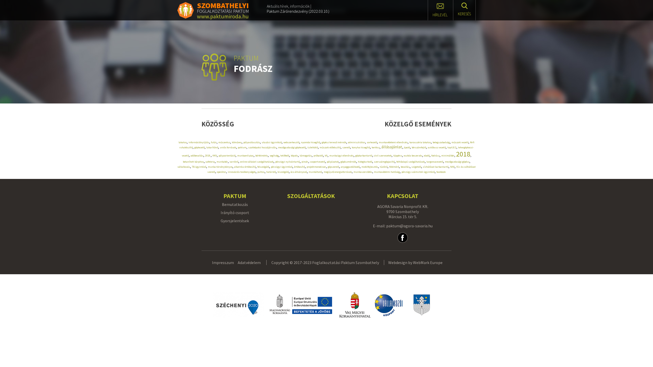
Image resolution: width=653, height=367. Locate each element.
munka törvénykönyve (220, 166)
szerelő (346, 147)
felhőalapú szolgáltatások (410, 161)
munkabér (222, 161)
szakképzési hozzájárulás (262, 147)
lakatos (183, 142)
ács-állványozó (299, 172)
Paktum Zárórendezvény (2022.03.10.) (298, 11)
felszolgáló (263, 166)
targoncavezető (434, 161)
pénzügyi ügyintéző (281, 166)
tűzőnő (383, 166)
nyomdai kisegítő (310, 142)
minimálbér (447, 155)
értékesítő (299, 166)
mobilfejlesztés (369, 166)
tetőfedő (284, 155)
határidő (271, 172)
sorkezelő (372, 142)
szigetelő (416, 166)
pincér (305, 161)
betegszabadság (441, 142)
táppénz (397, 155)
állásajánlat (391, 146)
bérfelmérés (261, 155)
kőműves (237, 142)
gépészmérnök (348, 161)
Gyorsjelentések (235, 220)
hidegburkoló (365, 161)
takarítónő (212, 147)
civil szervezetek (383, 155)
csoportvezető (317, 161)
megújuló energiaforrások (338, 172)
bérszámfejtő (419, 147)
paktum (242, 147)
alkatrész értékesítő (245, 166)
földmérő (394, 166)
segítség (274, 155)
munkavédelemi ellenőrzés (393, 142)
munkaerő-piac (245, 155)
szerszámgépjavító (384, 161)
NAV (452, 166)
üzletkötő (312, 147)
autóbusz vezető (437, 147)
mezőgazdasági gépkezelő (292, 147)
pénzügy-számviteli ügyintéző (418, 172)
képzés (294, 155)
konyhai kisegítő (361, 147)
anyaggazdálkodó (350, 166)
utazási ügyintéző (272, 142)
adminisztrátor (356, 142)
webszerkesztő (291, 142)
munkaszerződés (363, 172)
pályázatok (333, 161)
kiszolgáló (283, 172)
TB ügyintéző (199, 166)
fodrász (435, 155)
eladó (427, 155)
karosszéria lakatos (420, 142)
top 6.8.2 (451, 147)
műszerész (224, 142)
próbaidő (318, 155)
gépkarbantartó (363, 155)
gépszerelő (333, 166)
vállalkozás (184, 166)
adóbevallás (197, 155)
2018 (463, 154)
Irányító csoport (235, 212)
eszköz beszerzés (413, 155)
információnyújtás (199, 142)
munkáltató (315, 172)
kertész (376, 147)
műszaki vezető (459, 142)
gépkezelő (199, 147)
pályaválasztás (251, 142)
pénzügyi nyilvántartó (287, 161)
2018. (208, 155)
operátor (221, 172)
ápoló (407, 147)
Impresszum (223, 262)
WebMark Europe (428, 262)
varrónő (234, 161)
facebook (441, 172)
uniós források (228, 147)
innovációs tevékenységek (242, 172)
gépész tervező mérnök (334, 142)
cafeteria (210, 161)
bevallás (405, 166)
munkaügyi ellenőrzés (341, 155)
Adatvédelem (249, 262)
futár (214, 142)
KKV (214, 155)
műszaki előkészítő (330, 147)
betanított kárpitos (193, 161)
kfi (326, 155)
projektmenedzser (316, 166)
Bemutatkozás (235, 204)
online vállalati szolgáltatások (256, 161)
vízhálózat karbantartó (435, 166)
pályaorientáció (227, 155)
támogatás (306, 155)
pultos (261, 172)
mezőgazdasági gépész (457, 161)
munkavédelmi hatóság (387, 172)
